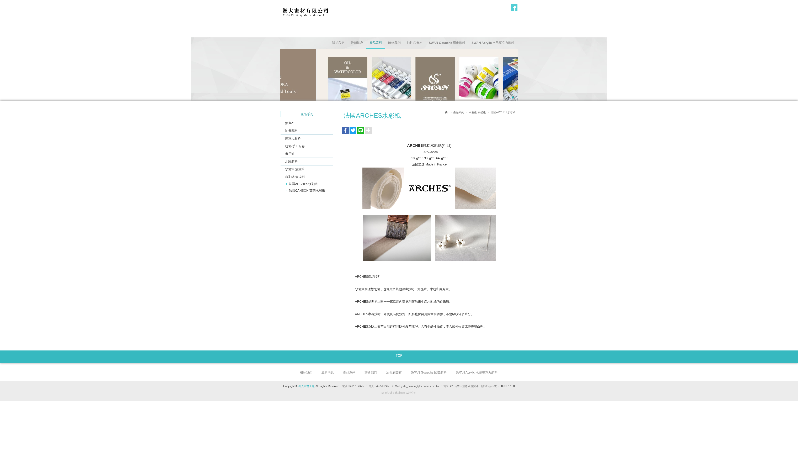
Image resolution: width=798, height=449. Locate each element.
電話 (344, 386)
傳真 (371, 386)
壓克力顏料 (293, 138)
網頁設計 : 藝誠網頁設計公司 (399, 392)
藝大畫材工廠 (305, 12)
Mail (397, 386)
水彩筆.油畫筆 (295, 169)
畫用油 (289, 153)
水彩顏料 (291, 161)
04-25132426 (356, 386)
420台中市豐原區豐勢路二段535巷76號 (473, 386)
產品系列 (458, 112)
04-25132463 (382, 386)
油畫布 (289, 123)
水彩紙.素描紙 (295, 177)
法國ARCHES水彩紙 (303, 184)
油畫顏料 (291, 130)
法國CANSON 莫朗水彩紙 (307, 190)
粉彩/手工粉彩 (295, 146)
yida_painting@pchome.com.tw (420, 386)
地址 (446, 386)
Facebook (514, 7)
